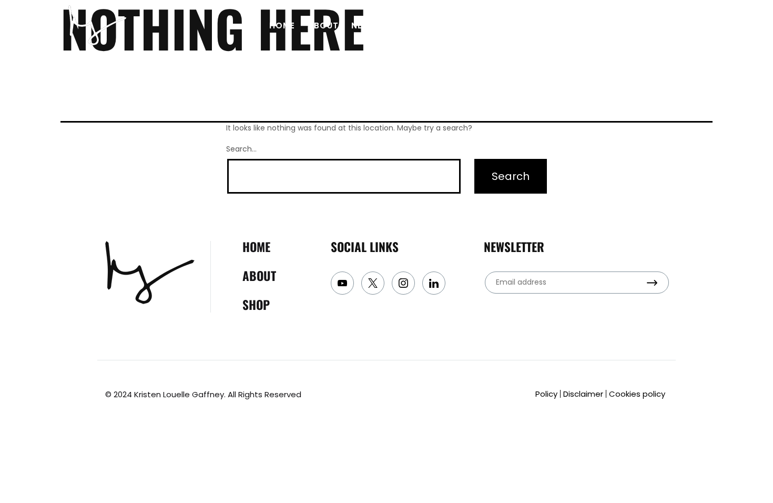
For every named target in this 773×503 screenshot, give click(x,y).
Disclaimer (583, 393)
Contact (442, 25)
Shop (490, 25)
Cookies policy (637, 393)
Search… (241, 149)
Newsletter (379, 25)
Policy (546, 393)
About (323, 25)
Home (282, 25)
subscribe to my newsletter (627, 25)
